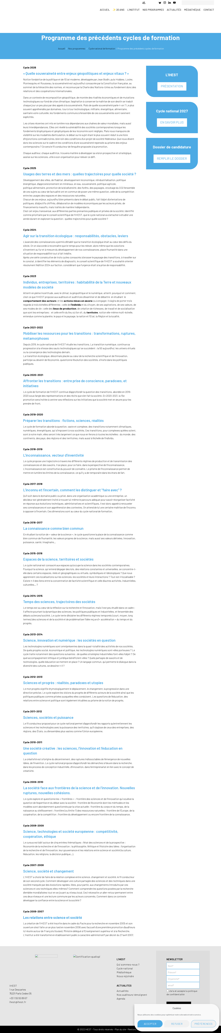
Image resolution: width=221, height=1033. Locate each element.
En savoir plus (172, 122)
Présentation (172, 86)
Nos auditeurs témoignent (132, 994)
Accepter (150, 1023)
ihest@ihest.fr (17, 1001)
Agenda (121, 998)
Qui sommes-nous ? (128, 964)
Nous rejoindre (125, 976)
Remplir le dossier (172, 158)
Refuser (177, 1023)
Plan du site (120, 1029)
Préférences (204, 1023)
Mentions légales (136, 1029)
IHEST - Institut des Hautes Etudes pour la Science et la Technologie (31, 10)
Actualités (122, 990)
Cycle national (125, 968)
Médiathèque (124, 972)
